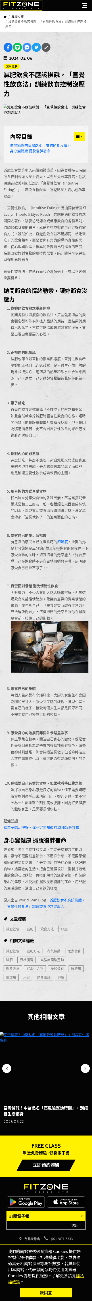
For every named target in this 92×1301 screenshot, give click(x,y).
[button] (6, 1068)
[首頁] (5, 16)
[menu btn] (85, 5)
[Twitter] (36, 47)
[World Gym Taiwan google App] (26, 1201)
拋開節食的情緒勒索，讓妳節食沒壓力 (40, 145)
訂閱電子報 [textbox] (19, 1216)
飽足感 (62, 541)
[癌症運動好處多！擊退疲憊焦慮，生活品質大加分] (46, 1066)
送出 (75, 1225)
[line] (17, 47)
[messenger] (27, 47)
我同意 (46, 1293)
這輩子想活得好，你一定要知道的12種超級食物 (41, 827)
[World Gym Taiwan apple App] (66, 1201)
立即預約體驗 (46, 1165)
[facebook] (8, 47)
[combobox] (46, 1216)
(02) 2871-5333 (62, 1238)
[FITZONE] (21, 5)
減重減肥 (11, 66)
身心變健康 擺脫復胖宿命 (30, 150)
